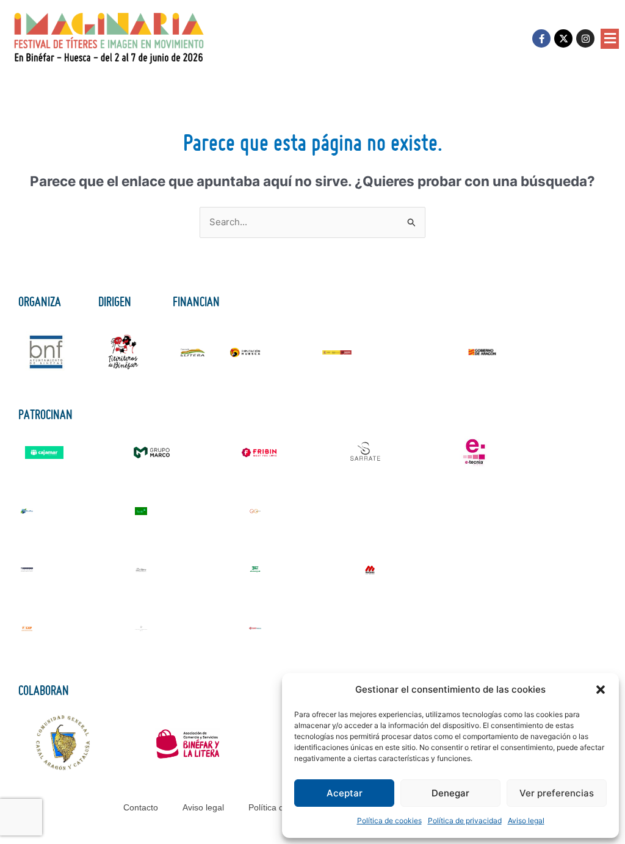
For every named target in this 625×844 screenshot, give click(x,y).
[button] (600, 689)
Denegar (450, 793)
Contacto (140, 807)
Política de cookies (389, 820)
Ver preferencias (556, 793)
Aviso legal (526, 820)
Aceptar (345, 793)
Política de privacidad (465, 820)
